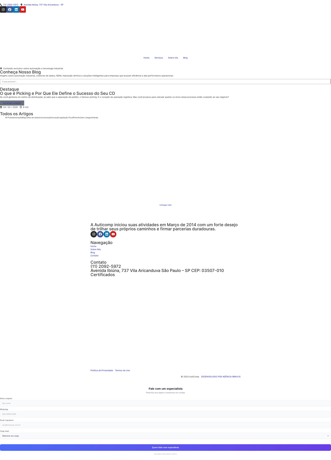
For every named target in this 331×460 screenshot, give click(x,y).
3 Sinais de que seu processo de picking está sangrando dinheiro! (60, 180)
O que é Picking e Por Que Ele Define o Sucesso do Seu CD (57, 93)
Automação (58, 120)
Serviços (159, 57)
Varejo (223, 189)
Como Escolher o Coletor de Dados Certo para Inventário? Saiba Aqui (266, 146)
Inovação (277, 132)
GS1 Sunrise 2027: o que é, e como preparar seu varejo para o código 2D (247, 157)
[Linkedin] (16, 9)
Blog (185, 57)
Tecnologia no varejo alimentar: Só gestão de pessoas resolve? (52, 157)
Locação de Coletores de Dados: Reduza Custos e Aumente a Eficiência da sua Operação (153, 146)
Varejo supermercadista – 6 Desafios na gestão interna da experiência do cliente (223, 192)
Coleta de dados (70, 120)
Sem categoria (169, 166)
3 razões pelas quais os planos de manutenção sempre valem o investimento (169, 169)
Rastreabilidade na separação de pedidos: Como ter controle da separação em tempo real (59, 169)
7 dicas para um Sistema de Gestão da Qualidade (204, 123)
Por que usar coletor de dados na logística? (47, 146)
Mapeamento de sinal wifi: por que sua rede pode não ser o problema (151, 157)
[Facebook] (9, 9)
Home (146, 57)
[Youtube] (22, 9)
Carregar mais (165, 205)
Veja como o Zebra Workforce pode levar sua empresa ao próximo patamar (64, 123)
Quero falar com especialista (165, 447)
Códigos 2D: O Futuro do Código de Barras (52, 134)
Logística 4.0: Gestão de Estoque (264, 134)
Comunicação (268, 132)
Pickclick (61, 178)
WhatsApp (4, 409)
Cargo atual (4, 431)
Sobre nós (173, 57)
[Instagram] (3, 9)
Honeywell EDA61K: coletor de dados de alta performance (159, 134)
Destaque (9, 89)
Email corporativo (7, 420)
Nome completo (6, 398)
